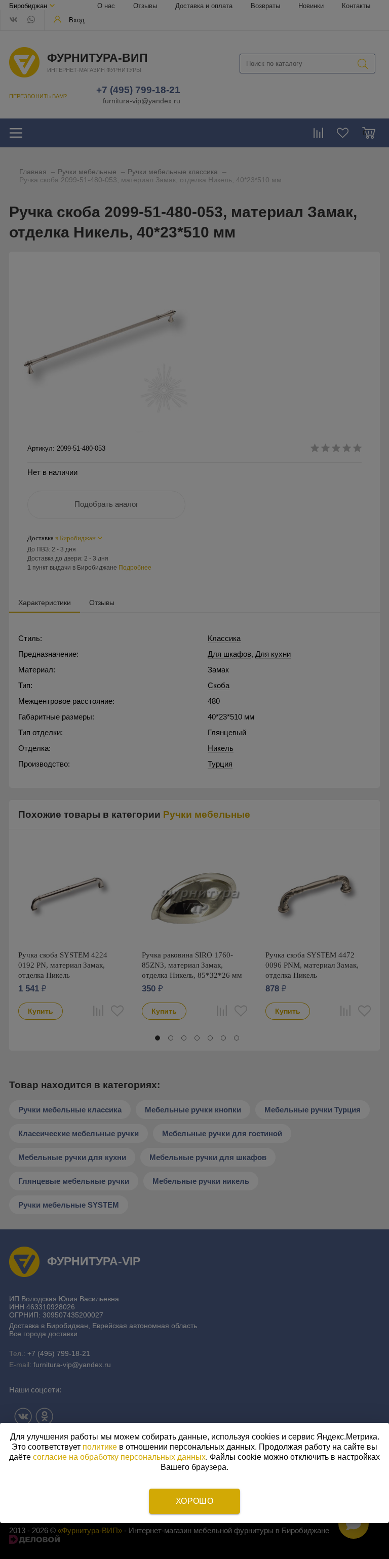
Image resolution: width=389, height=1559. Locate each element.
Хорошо (194, 1501)
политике (100, 1447)
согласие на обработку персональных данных (119, 1457)
